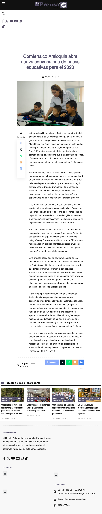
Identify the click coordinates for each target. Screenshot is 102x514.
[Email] (21, 162)
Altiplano (57, 401)
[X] (7, 21)
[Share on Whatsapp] (21, 156)
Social (5, 401)
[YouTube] (11, 21)
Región (17, 398)
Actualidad (7, 398)
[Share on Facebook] (21, 143)
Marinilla (68, 401)
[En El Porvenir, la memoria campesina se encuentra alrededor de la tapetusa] (89, 395)
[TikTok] (3, 26)
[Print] (21, 168)
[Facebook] (3, 21)
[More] (21, 175)
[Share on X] (21, 149)
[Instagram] (20, 21)
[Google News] (16, 21)
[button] (5, 473)
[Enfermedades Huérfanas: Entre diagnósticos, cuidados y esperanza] (38, 395)
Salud (30, 401)
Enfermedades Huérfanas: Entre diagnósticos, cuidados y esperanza (38, 408)
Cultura (82, 401)
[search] (13, 13)
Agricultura (58, 398)
